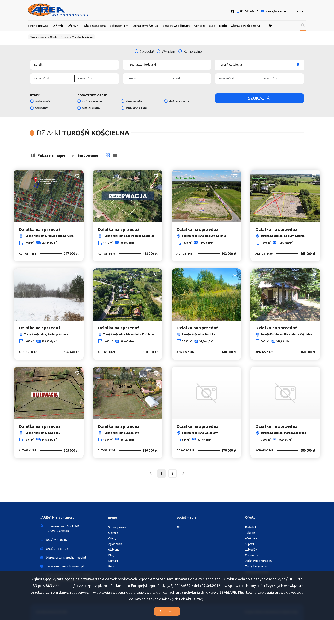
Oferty (71, 25)
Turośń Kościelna (256, 566)
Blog (212, 25)
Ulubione (113, 549)
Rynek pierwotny (43, 101)
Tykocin (250, 532)
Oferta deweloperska (245, 25)
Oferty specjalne (134, 101)
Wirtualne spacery (91, 108)
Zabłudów (251, 549)
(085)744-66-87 (57, 539)
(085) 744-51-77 (57, 548)
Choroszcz (252, 555)
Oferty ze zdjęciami (92, 101)
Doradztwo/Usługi (146, 25)
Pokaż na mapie (51, 155)
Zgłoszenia (115, 544)
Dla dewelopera (95, 25)
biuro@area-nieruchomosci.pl (66, 557)
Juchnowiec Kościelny (258, 560)
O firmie (58, 25)
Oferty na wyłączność (136, 108)
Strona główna (38, 25)
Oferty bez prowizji (179, 101)
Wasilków (251, 538)
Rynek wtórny (41, 108)
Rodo (223, 25)
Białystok (250, 527)
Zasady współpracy (176, 25)
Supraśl (249, 544)
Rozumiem (167, 611)
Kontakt (199, 25)
